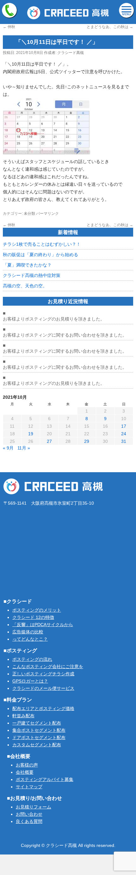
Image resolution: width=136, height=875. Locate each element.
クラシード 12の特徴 (33, 617)
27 (49, 441)
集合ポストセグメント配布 (38, 730)
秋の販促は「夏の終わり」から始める (40, 254)
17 (123, 426)
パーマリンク (47, 213)
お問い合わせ (29, 814)
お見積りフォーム (33, 806)
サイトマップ (29, 786)
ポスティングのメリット (36, 610)
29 (86, 441)
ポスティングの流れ (32, 659)
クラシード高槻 (70, 52)
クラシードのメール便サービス (43, 688)
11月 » (23, 447)
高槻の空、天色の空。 (25, 285)
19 (30, 433)
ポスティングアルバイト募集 (44, 779)
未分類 (29, 213)
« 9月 (8, 447)
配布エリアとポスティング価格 (43, 708)
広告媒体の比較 (27, 631)
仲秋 (9, 27)
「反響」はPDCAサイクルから (42, 624)
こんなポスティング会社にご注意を (47, 666)
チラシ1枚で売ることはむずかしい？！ (42, 244)
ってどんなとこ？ (30, 639)
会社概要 (25, 772)
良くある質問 (29, 821)
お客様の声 (27, 764)
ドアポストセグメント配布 (38, 737)
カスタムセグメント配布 (36, 744)
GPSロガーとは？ (30, 681)
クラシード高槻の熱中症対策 (31, 275)
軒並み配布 (23, 715)
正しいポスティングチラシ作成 (43, 673)
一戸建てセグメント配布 (36, 722)
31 (123, 441)
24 (123, 433)
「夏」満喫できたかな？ (27, 264)
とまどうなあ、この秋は (110, 27)
